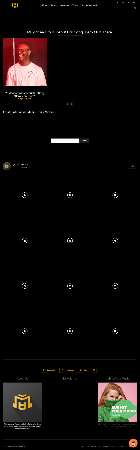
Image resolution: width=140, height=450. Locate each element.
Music (25, 84)
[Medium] (134, 3)
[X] (135, 8)
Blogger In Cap (24, 98)
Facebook (51, 370)
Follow (132, 166)
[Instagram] (123, 3)
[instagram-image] (25, 195)
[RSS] (80, 370)
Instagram (70, 370)
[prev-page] (67, 104)
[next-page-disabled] (71, 104)
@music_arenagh (20, 164)
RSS (86, 370)
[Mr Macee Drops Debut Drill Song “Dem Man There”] (25, 62)
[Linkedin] (128, 3)
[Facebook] (117, 3)
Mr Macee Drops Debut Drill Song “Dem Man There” (25, 94)
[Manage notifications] (134, 445)
